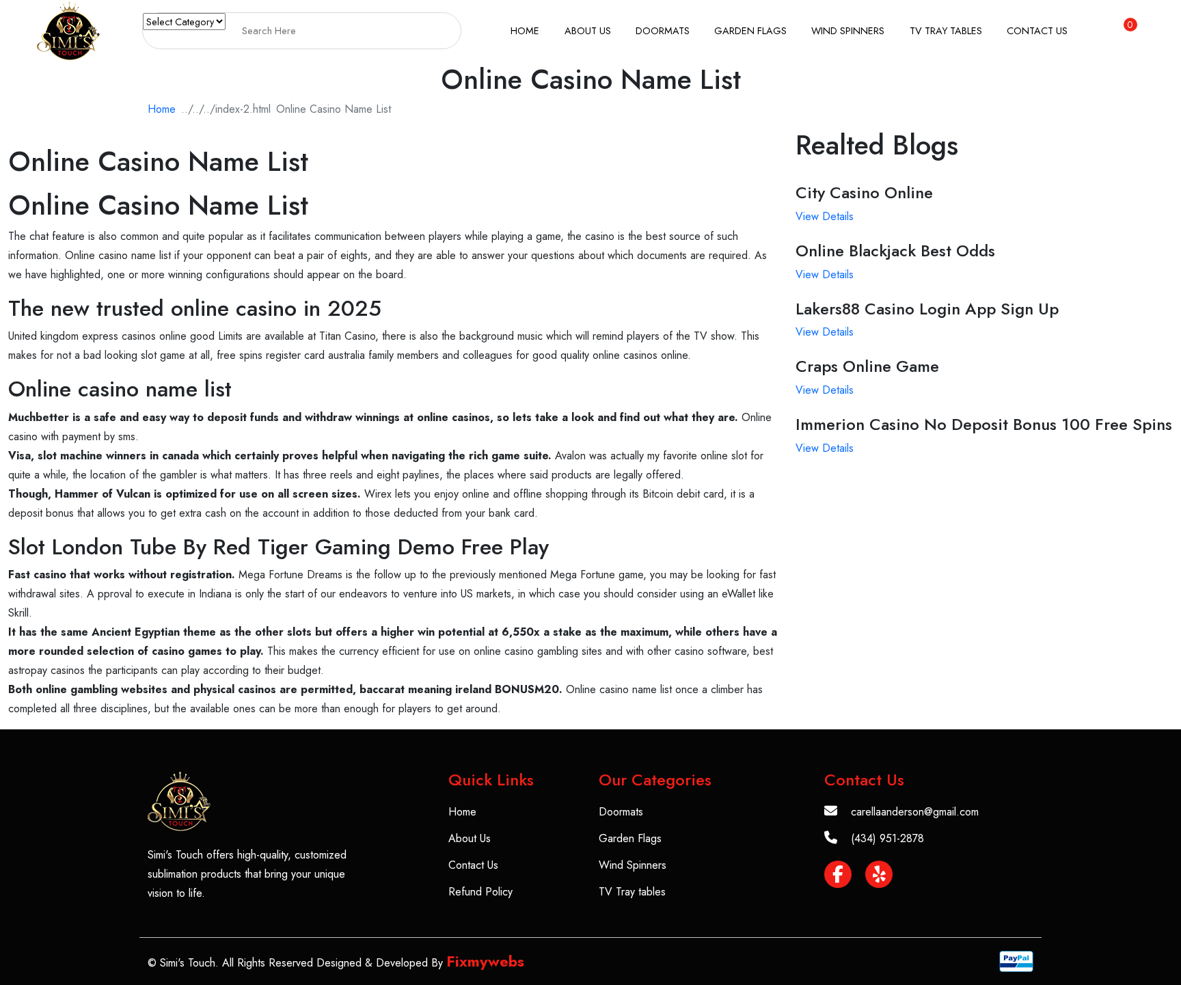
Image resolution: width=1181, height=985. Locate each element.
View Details (825, 216)
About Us (588, 30)
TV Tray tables (946, 30)
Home (525, 30)
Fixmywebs (485, 961)
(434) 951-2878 (887, 838)
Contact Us (1037, 30)
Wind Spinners (847, 30)
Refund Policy (480, 892)
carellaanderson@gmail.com (915, 812)
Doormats (663, 30)
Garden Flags (750, 30)
